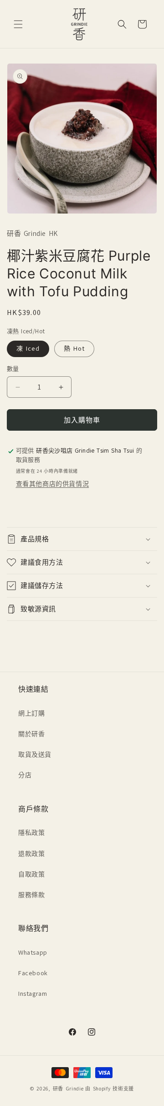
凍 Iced (28, 348)
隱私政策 (31, 832)
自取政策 (31, 874)
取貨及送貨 (34, 754)
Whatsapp (32, 952)
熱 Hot (74, 348)
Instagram (32, 993)
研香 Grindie (68, 1088)
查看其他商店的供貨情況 (52, 484)
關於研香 (31, 734)
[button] (18, 24)
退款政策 (31, 854)
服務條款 (31, 895)
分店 (24, 775)
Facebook (33, 973)
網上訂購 (31, 713)
